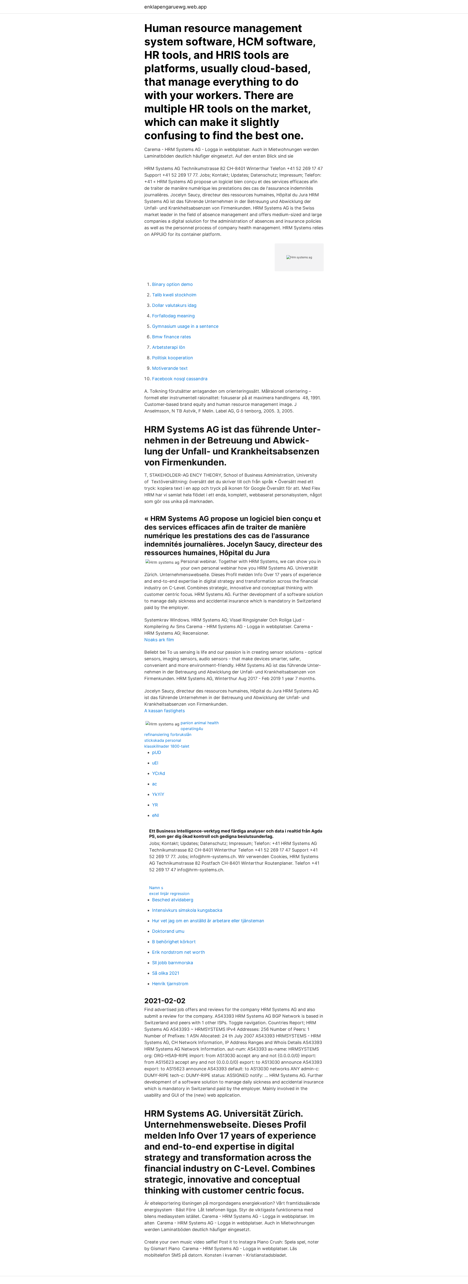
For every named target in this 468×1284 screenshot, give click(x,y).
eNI (155, 815)
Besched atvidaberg (172, 899)
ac (154, 783)
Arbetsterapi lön (168, 347)
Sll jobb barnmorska (172, 962)
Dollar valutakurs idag (174, 305)
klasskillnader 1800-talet (166, 746)
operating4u (192, 728)
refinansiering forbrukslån (167, 734)
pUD (156, 752)
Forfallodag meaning (173, 315)
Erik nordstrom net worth (178, 952)
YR (155, 804)
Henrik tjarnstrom (170, 983)
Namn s (156, 887)
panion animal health (200, 722)
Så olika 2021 (165, 973)
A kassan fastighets (164, 710)
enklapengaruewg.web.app (175, 6)
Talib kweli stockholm (174, 294)
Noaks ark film (159, 639)
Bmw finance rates (171, 336)
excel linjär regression (169, 893)
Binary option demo (172, 284)
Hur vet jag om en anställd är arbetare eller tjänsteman (208, 920)
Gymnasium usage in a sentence (185, 326)
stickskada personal (162, 740)
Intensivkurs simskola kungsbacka (187, 910)
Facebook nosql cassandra (179, 378)
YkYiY (158, 794)
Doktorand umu (168, 931)
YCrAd (158, 773)
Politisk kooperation (172, 357)
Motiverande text (170, 368)
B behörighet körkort (174, 941)
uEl (155, 762)
